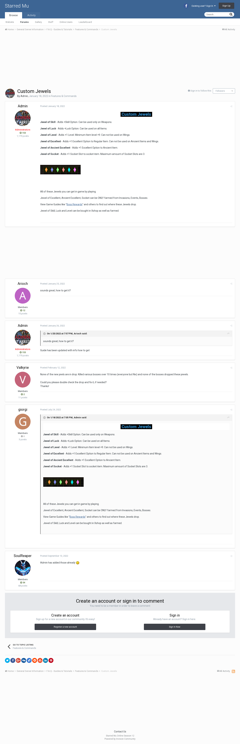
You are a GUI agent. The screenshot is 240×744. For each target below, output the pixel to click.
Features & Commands (64, 96)
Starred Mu (17, 6)
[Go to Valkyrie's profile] (23, 380)
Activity (31, 15)
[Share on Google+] (18, 660)
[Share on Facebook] (12, 660)
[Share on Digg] (23, 660)
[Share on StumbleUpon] (40, 660)
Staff (50, 22)
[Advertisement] (69, 60)
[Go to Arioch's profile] (23, 296)
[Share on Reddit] (34, 660)
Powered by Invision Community (120, 739)
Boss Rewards (74, 204)
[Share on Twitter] (7, 660)
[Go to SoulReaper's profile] (23, 568)
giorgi (22, 409)
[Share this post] (231, 106)
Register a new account (65, 627)
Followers (220, 91)
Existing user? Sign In (203, 6)
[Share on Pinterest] (50, 660)
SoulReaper (23, 556)
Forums (24, 22)
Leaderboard (85, 22)
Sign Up (226, 5)
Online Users (66, 22)
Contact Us (120, 731)
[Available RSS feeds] (233, 671)
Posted (52, 106)
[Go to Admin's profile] (10, 93)
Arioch (23, 283)
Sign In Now (174, 627)
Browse (13, 15)
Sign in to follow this (200, 90)
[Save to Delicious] (29, 660)
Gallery (38, 22)
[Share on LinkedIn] (45, 660)
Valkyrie (23, 367)
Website (9, 22)
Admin (24, 96)
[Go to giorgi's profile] (23, 422)
